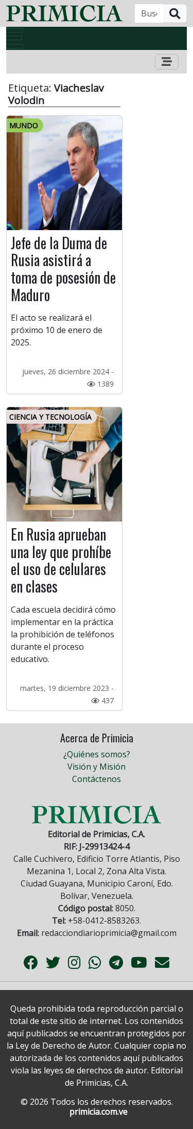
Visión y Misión (96, 766)
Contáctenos (96, 779)
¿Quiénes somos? (96, 754)
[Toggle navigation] (167, 62)
